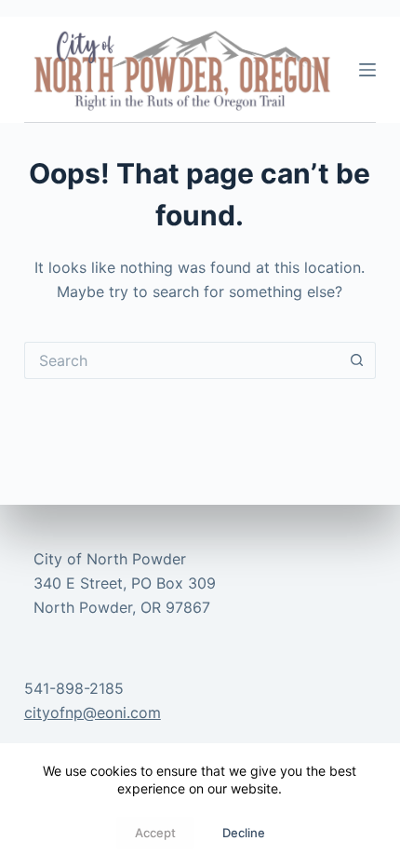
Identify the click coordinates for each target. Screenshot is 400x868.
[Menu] (367, 69)
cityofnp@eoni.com (92, 712)
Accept (155, 832)
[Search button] (357, 360)
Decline (243, 832)
